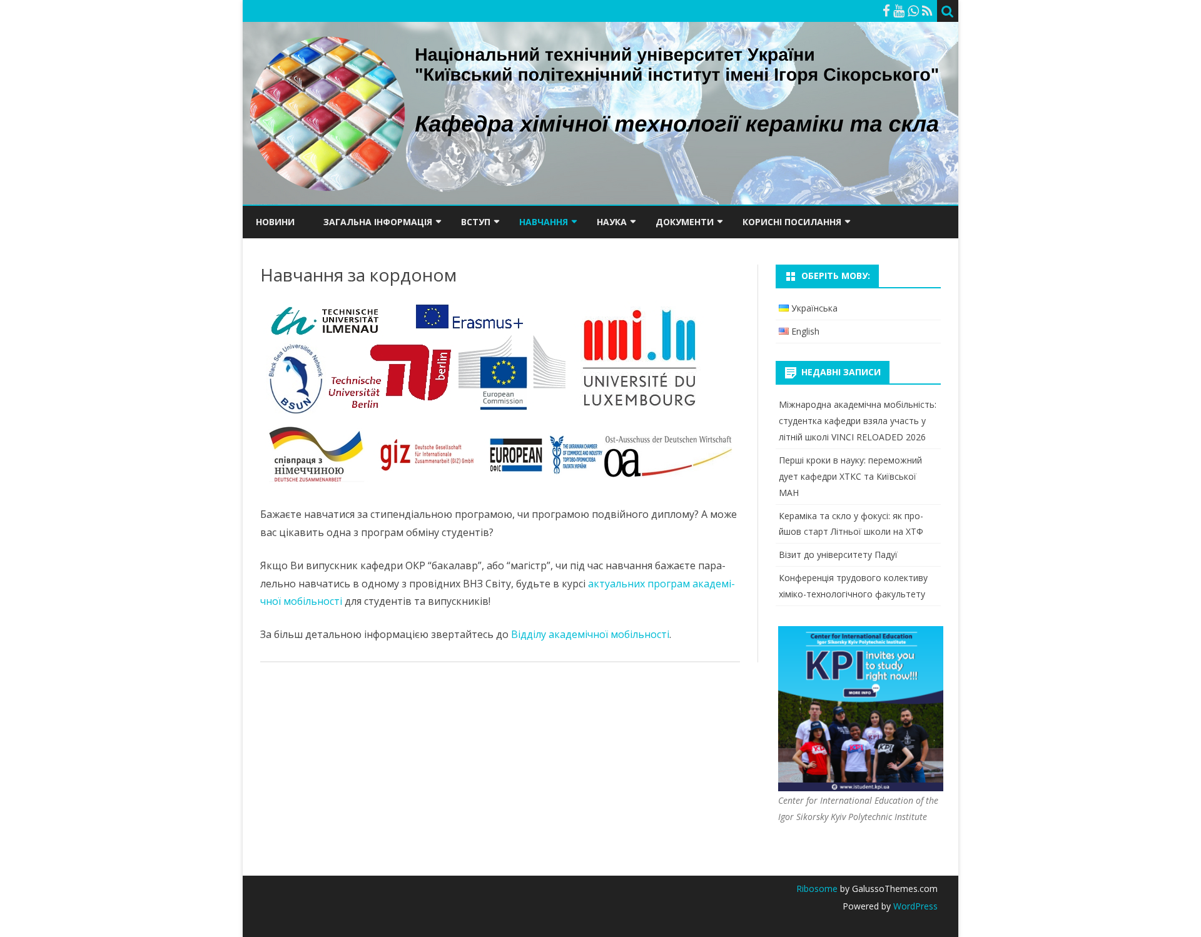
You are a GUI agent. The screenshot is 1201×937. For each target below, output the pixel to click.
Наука (612, 222)
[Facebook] (886, 10)
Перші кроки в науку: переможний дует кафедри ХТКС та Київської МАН (850, 476)
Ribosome (817, 888)
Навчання (543, 222)
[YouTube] (899, 10)
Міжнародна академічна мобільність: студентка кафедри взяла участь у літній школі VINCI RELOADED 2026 (857, 420)
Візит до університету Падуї (838, 554)
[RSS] (927, 10)
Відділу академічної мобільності (590, 634)
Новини (275, 222)
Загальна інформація (377, 222)
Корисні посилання (791, 222)
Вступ (475, 222)
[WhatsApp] (913, 10)
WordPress (914, 906)
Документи (685, 222)
